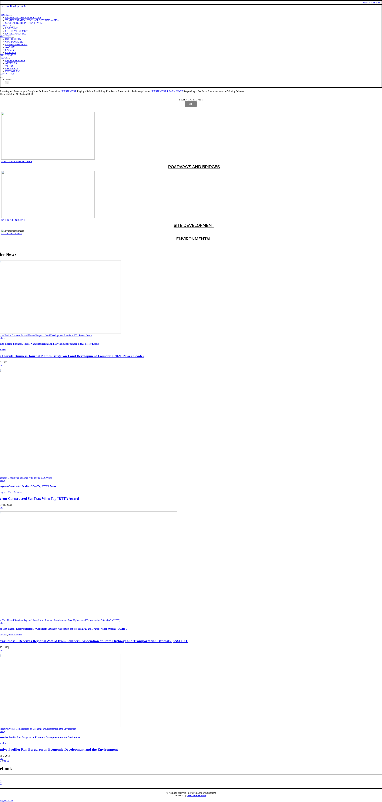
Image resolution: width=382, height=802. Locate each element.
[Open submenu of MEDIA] (8, 58)
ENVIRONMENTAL (11, 233)
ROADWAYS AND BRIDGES (16, 161)
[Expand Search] (1, 77)
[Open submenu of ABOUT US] (12, 37)
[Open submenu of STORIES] (10, 15)
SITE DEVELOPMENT (13, 220)
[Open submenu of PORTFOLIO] (14, 26)
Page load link (6, 800)
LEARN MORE (69, 91)
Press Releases (15, 492)
